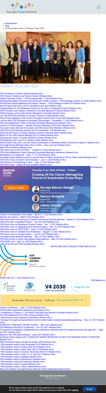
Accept (89, 389)
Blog (7, 26)
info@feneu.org (53, 378)
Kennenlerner (11, 23)
